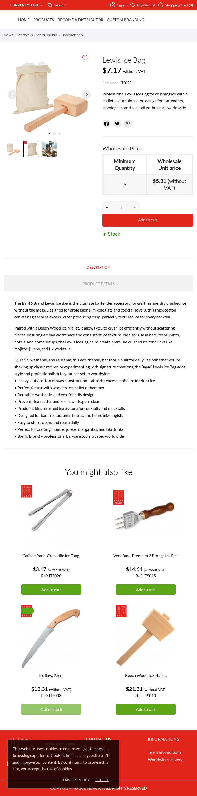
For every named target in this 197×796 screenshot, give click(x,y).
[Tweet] (117, 124)
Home (24, 19)
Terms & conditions (164, 751)
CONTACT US (98, 739)
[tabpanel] (49, 94)
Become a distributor (80, 19)
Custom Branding (125, 19)
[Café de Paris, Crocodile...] (76, 504)
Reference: (111, 82)
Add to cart (148, 219)
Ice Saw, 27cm (51, 675)
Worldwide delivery (165, 759)
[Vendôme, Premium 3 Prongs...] (171, 504)
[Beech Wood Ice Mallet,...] (171, 624)
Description (98, 267)
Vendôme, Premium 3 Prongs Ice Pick (146, 555)
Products (43, 19)
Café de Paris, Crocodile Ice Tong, (51, 555)
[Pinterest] (128, 124)
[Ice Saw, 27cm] (76, 624)
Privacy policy (76, 780)
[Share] (106, 124)
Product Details (99, 283)
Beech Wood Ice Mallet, (146, 675)
